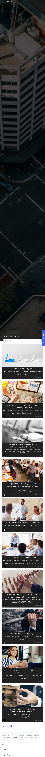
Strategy (36, 737)
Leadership (36, 735)
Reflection (27, 737)
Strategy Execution (7, 739)
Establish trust (11, 735)
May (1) (5, 749)
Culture (35, 732)
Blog (4, 732)
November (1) (7, 754)
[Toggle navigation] (42, 2)
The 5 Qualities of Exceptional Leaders (22, 558)
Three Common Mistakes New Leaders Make (22, 523)
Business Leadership (11, 732)
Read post (26, 374)
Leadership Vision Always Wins (22, 369)
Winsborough (12, 563)
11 (16, 726)
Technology (21, 739)
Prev (4, 726)
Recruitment (21, 737)
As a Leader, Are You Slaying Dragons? (22, 634)
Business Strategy (20, 732)
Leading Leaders (6, 737)
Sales (32, 737)
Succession (14, 739)
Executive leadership (20, 735)
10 (15, 726)
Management (14, 737)
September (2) (7, 755)
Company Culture (29, 732)
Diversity (5, 735)
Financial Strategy (29, 735)
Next (18, 726)
